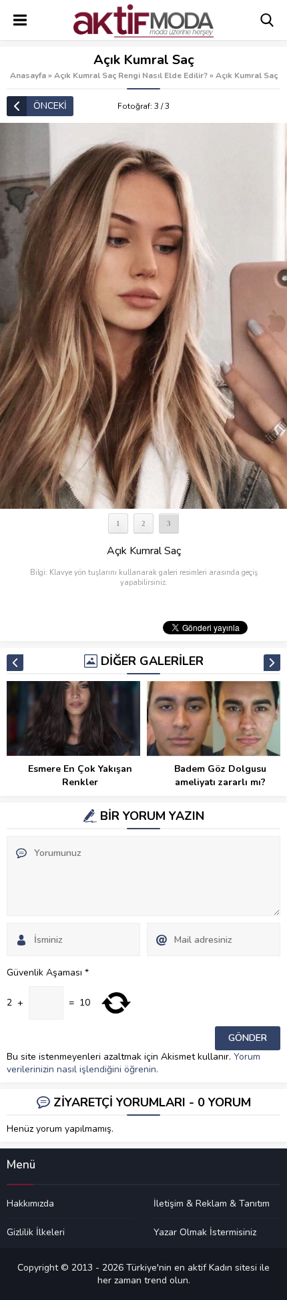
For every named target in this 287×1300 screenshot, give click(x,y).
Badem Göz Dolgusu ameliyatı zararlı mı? (220, 776)
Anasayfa (28, 75)
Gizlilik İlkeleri (36, 1232)
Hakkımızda (30, 1204)
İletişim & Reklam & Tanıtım (212, 1204)
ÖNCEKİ (50, 105)
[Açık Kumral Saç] (143, 316)
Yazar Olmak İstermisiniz (205, 1232)
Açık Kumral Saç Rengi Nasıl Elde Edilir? (131, 75)
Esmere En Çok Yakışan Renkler (80, 776)
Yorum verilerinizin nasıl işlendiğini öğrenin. (133, 1063)
